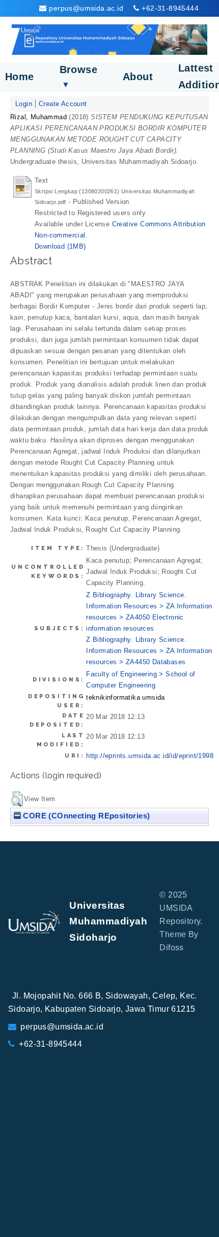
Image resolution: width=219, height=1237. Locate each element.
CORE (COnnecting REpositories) (85, 815)
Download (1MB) (60, 246)
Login (23, 104)
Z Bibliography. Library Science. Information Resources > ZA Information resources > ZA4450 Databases (149, 651)
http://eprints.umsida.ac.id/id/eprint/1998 (149, 756)
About (138, 76)
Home (19, 76)
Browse (78, 76)
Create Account (63, 104)
